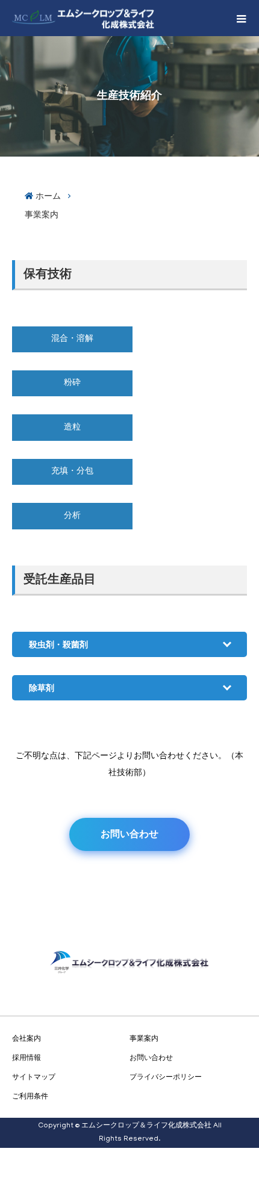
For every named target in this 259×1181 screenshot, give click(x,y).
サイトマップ (33, 1077)
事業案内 (41, 214)
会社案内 (26, 1038)
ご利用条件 (30, 1096)
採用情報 (26, 1057)
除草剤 (41, 688)
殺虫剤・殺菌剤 (58, 644)
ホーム (48, 196)
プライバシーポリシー (166, 1077)
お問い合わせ (129, 834)
